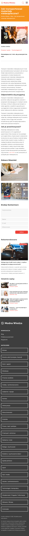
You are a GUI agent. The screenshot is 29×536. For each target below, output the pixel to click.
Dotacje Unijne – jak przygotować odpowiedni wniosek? (12, 178)
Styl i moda (6, 474)
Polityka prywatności (7, 337)
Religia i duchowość (8, 447)
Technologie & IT (17, 50)
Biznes (4, 350)
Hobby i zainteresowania (10, 385)
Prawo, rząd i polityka (9, 426)
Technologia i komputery (10, 488)
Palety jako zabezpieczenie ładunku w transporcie (13, 197)
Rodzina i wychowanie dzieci (11, 454)
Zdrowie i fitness (7, 502)
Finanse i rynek (5, 50)
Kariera (4, 398)
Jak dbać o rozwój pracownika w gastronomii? (19, 284)
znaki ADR (12, 152)
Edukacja (5, 371)
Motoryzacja (6, 405)
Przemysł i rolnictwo (8, 433)
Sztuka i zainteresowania (10, 481)
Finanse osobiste (7, 378)
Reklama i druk (7, 440)
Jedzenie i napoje (8, 391)
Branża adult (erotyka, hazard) (12, 357)
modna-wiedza (5, 46)
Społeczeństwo (7, 461)
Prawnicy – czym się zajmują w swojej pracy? (18, 308)
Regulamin (4, 339)
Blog (2, 334)
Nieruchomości (7, 412)
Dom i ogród (6, 364)
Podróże (5, 419)
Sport (4, 467)
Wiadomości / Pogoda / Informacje (13, 495)
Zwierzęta (5, 509)
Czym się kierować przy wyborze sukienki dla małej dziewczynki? (19, 292)
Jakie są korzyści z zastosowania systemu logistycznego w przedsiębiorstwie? (19, 300)
